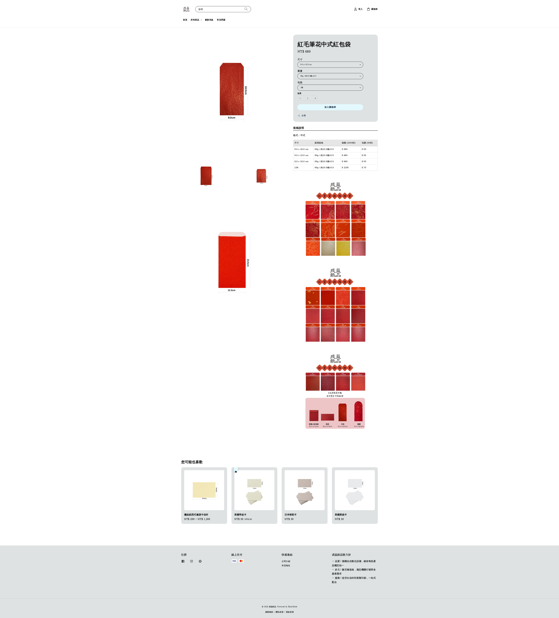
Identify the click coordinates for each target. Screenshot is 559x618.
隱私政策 (280, 612)
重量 (300, 71)
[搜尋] (246, 9)
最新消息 (209, 20)
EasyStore (292, 606)
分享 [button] (304, 115)
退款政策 (290, 612)
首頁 (185, 20)
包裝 (300, 82)
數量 (299, 93)
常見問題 (221, 20)
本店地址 (286, 565)
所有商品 (195, 20)
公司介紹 (286, 561)
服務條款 (269, 612)
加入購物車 (330, 107)
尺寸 (300, 59)
